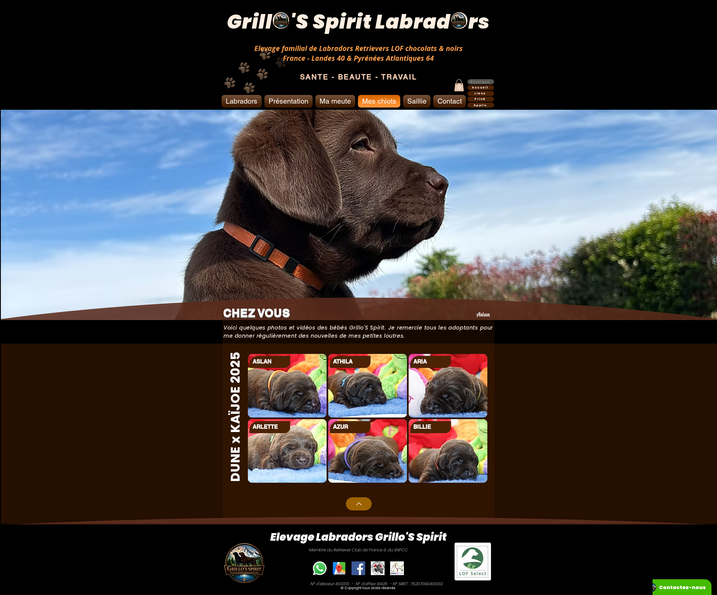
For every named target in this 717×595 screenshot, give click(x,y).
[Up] (359, 503)
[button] (459, 85)
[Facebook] (358, 568)
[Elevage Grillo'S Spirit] (339, 568)
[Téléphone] (320, 568)
